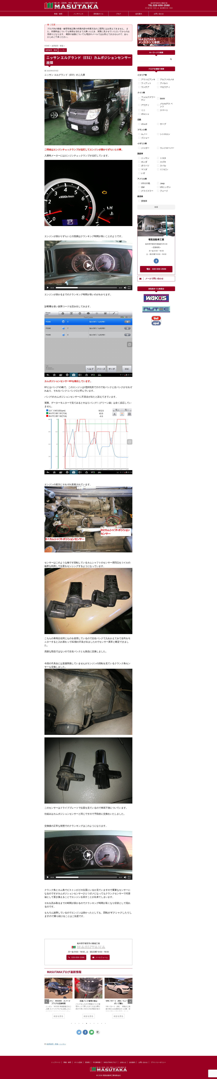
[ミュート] (125, 287)
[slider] (86, 287)
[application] (88, 265)
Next (130, 1001)
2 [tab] (75, 1023)
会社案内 (138, 14)
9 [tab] (101, 1023)
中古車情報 (96, 1062)
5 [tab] (86, 1023)
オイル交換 (78, 1062)
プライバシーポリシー (158, 1062)
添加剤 (87, 1062)
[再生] (47, 287)
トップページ (55, 1062)
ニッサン (62, 1044)
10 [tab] (105, 1023)
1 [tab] (71, 1023)
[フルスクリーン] (129, 287)
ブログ (118, 14)
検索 (156, 207)
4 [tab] (83, 1023)
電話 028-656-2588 (156, 269)
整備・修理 (58, 14)
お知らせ (123, 1062)
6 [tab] (90, 1023)
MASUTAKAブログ (110, 1062)
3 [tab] (79, 1023)
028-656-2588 (77, 957)
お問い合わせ (159, 14)
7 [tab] (94, 1023)
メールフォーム (101, 957)
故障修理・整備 (52, 1044)
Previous (46, 1001)
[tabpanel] (59, 999)
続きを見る (58, 1016)
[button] (88, 265)
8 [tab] (98, 1023)
